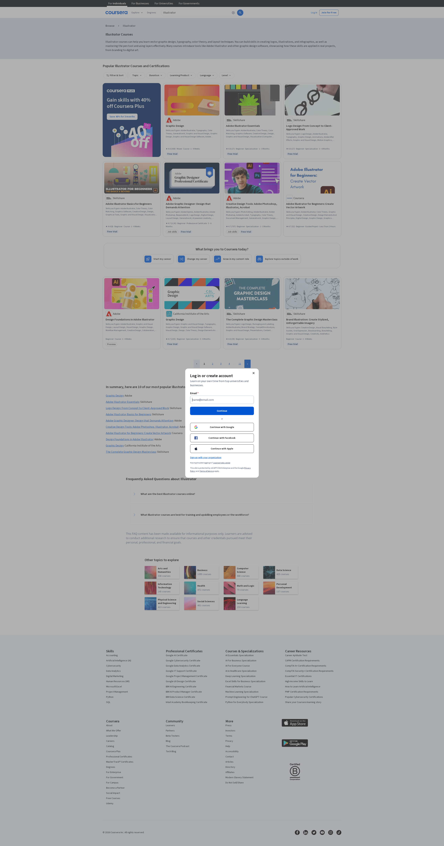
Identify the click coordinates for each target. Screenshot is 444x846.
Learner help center (221, 462)
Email (194, 393)
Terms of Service (207, 471)
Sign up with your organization (205, 457)
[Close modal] (253, 373)
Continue (222, 411)
